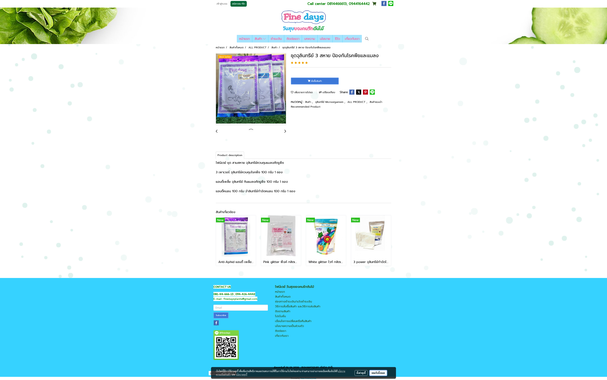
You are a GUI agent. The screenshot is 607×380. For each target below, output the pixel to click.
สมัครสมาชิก (238, 4)
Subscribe (221, 315)
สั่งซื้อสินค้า (316, 81)
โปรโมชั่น (280, 316)
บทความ (309, 38)
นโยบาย (325, 38)
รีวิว (337, 38)
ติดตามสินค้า (282, 311)
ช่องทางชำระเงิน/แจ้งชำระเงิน (293, 301)
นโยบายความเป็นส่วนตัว (289, 326)
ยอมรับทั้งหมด (378, 372)
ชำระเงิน (276, 38)
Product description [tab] (230, 155)
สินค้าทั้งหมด (283, 296)
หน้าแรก (244, 38)
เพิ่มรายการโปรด (303, 92)
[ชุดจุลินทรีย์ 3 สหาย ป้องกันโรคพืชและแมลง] (251, 89)
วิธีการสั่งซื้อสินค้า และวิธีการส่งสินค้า (297, 306)
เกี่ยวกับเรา (352, 38)
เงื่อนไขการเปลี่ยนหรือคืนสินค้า (293, 321)
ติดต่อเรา (280, 331)
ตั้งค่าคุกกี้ (361, 372)
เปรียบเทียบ (328, 92)
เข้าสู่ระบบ (222, 4)
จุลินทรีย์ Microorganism (329, 102)
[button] (366, 39)
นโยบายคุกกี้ (241, 374)
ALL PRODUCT (356, 102)
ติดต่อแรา (293, 38)
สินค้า (259, 38)
